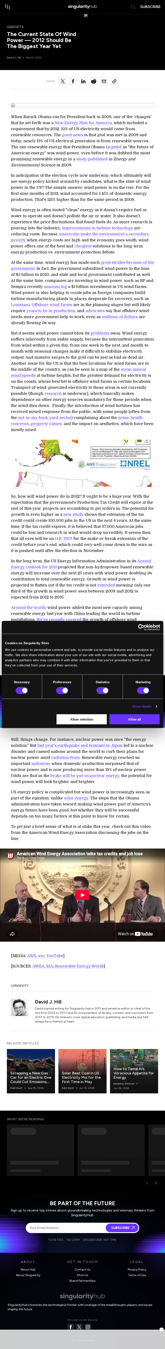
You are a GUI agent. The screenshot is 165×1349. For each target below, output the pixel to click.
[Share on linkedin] (83, 81)
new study (73, 514)
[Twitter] (79, 1327)
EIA (49, 966)
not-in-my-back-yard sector (44, 418)
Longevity (20, 986)
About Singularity (28, 1275)
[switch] (62, 690)
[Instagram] (87, 1327)
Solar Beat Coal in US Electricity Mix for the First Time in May (81, 1077)
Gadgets (15, 27)
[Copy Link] (114, 81)
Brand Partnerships (83, 1281)
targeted (114, 147)
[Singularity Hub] (82, 7)
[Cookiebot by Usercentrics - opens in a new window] (141, 627)
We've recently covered (59, 619)
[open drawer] (7, 6)
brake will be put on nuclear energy (84, 776)
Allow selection (81, 719)
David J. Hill (14, 57)
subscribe (150, 6)
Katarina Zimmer (123, 1083)
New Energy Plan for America (83, 123)
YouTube (54, 956)
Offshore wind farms (52, 305)
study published (92, 159)
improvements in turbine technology (97, 228)
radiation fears (65, 757)
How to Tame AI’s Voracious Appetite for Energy (133, 1073)
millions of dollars (120, 317)
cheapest (83, 246)
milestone (40, 763)
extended (106, 585)
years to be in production (50, 311)
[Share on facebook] (73, 81)
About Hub (28, 1269)
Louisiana (20, 305)
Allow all (134, 719)
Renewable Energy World (79, 966)
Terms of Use (137, 1275)
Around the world (28, 607)
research (53, 393)
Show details (142, 706)
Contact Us (82, 1269)
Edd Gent (16, 1088)
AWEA (38, 966)
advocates (95, 311)
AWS (31, 956)
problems (100, 333)
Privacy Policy (137, 1269)
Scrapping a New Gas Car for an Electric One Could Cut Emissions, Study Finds (30, 1079)
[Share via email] (104, 81)
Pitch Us (82, 1275)
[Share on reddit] (93, 81)
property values (46, 424)
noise (123, 418)
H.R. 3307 (63, 538)
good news (72, 135)
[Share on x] (62, 81)
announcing (55, 286)
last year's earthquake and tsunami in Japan (79, 745)
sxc (41, 956)
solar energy (76, 798)
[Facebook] (70, 1327)
